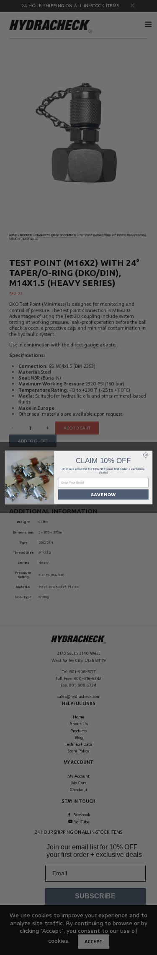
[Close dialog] (145, 455)
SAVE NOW (103, 494)
